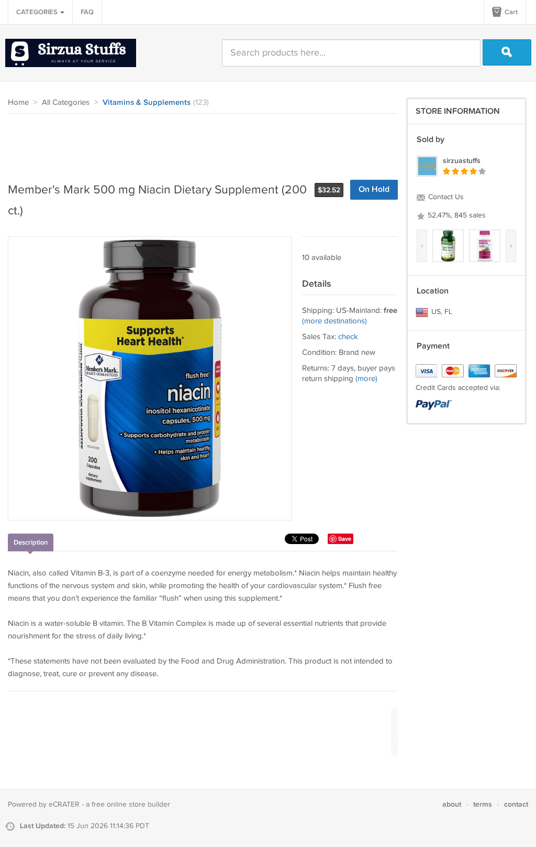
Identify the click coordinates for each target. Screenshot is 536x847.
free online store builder (131, 804)
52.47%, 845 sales (456, 215)
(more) (366, 378)
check (348, 336)
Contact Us (445, 197)
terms (482, 804)
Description (31, 542)
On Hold (374, 189)
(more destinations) (334, 321)
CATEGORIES (37, 12)
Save (344, 538)
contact (516, 804)
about (451, 804)
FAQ (87, 12)
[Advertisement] (198, 142)
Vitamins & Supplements (147, 102)
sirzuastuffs (462, 160)
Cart (510, 12)
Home (18, 102)
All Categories (66, 102)
